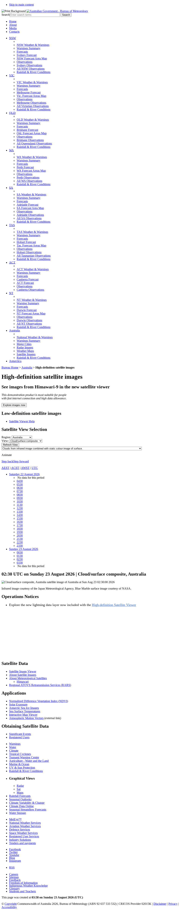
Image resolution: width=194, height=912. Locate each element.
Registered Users (19, 737)
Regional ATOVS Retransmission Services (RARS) (40, 685)
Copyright (11, 903)
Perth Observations (28, 177)
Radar (20, 785)
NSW (12, 38)
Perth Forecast (25, 167)
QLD (12, 112)
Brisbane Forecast (27, 129)
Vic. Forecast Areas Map (31, 95)
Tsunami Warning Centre (24, 757)
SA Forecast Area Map (30, 208)
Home (12, 21)
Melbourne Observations (31, 102)
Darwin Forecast (27, 310)
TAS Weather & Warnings (32, 231)
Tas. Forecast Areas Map (31, 245)
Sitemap (14, 877)
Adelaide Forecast (27, 204)
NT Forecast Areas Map (31, 313)
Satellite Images (26, 354)
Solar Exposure (18, 704)
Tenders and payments (22, 843)
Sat (18, 789)
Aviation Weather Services (25, 826)
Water (12, 747)
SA (11, 187)
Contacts (14, 31)
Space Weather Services (23, 833)
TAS (12, 225)
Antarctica (15, 361)
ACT (12, 262)
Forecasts (22, 51)
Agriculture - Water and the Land (29, 760)
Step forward (21, 461)
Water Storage (17, 813)
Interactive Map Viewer (23, 714)
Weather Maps (25, 350)
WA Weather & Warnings (32, 157)
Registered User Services (24, 836)
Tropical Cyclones (20, 754)
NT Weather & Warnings (32, 299)
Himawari (23, 681)
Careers (13, 874)
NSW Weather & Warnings (33, 44)
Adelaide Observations (30, 214)
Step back (7, 461)
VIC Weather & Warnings (32, 82)
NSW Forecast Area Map (32, 58)
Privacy (173, 903)
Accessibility (9, 907)
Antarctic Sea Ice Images (24, 708)
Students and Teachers (22, 891)
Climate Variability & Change (27, 802)
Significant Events (20, 734)
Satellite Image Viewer (22, 671)
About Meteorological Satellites (28, 678)
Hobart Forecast (26, 242)
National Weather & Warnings (35, 337)
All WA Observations (29, 180)
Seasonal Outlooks (20, 799)
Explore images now (14, 405)
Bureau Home (10, 367)
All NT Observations (29, 323)
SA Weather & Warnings (31, 194)
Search (6, 14)
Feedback (15, 880)
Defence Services (19, 829)
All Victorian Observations (33, 106)
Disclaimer (159, 903)
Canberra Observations (30, 289)
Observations (24, 61)
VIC (11, 75)
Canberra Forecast (27, 279)
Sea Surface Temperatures (24, 711)
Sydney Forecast (27, 55)
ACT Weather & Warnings (33, 269)
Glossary (14, 888)
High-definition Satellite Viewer (114, 605)
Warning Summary (28, 303)
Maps (20, 792)
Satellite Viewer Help (22, 421)
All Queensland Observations (34, 143)
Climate (13, 750)
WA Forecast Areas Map (31, 170)
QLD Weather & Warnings (33, 119)
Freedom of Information (23, 882)
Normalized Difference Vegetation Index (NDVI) (38, 701)
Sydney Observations (29, 65)
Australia (14, 330)
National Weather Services (25, 822)
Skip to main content (21, 4)
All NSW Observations (31, 68)
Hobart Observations (29, 252)
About (13, 24)
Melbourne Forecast (29, 92)
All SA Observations (29, 218)
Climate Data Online (21, 806)
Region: (6, 437)
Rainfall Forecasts (20, 796)
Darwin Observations (29, 320)
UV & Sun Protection (22, 767)
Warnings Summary (28, 48)
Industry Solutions (20, 839)
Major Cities (24, 344)
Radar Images (25, 347)
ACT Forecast (25, 282)
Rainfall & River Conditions (33, 72)
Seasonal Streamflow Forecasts (27, 809)
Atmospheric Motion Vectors (26, 718)
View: (5, 440)
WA (11, 150)
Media (13, 28)
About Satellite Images (22, 674)
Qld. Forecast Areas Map (32, 133)
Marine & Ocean (19, 764)
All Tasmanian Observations (34, 255)
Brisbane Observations (30, 140)
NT (11, 293)
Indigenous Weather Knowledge (28, 885)
